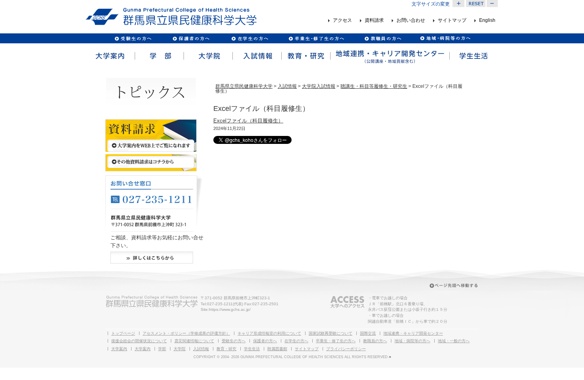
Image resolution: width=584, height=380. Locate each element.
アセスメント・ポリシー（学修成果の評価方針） (186, 333)
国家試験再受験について (330, 333)
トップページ (123, 333)
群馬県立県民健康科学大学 (244, 86)
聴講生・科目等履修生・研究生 (373, 86)
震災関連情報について (194, 341)
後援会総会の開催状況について (139, 341)
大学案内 (109, 56)
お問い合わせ (410, 20)
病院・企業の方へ (444, 38)
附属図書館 (277, 349)
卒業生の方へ (317, 38)
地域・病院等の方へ (412, 341)
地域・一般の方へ (454, 341)
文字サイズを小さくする (493, 3)
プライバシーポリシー (346, 349)
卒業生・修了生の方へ (336, 341)
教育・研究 (305, 56)
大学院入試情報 (318, 86)
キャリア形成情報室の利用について (269, 333)
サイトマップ (452, 20)
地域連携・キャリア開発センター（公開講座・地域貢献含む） (389, 56)
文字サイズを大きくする (458, 3)
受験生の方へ (133, 38)
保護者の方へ (190, 38)
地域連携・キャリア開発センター (413, 333)
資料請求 (374, 20)
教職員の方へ (382, 38)
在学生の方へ (296, 341)
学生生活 (473, 56)
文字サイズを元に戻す (475, 3)
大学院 (207, 56)
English (487, 20)
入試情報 (256, 56)
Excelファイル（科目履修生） (248, 121)
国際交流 (368, 333)
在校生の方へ (250, 38)
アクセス (342, 20)
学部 (158, 56)
